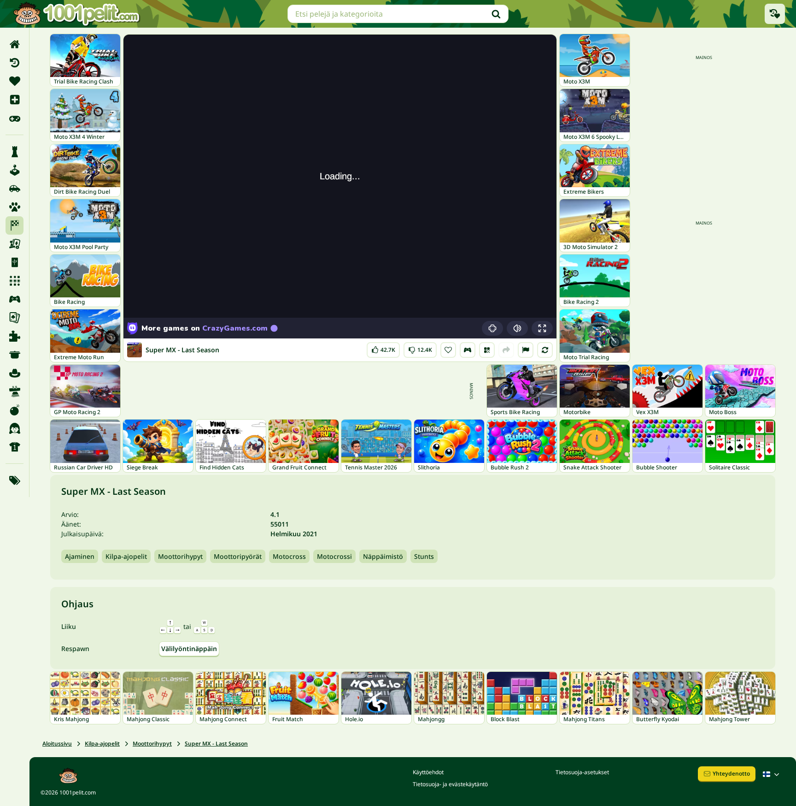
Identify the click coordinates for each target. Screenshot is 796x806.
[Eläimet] (14, 207)
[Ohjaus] (467, 350)
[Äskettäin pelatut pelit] (775, 14)
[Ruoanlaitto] (14, 354)
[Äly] (14, 151)
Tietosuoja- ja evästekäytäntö (450, 784)
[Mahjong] (14, 262)
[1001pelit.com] (77, 14)
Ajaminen (79, 556)
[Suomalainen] (772, 774)
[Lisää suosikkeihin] (448, 350)
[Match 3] (14, 281)
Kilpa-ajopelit (126, 556)
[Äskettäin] (14, 62)
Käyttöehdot (428, 772)
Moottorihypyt (180, 556)
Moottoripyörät (238, 556)
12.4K (420, 348)
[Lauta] (14, 244)
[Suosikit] (14, 81)
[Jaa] (506, 350)
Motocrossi (334, 556)
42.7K (383, 348)
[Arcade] (14, 170)
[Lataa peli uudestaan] (545, 350)
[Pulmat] (14, 336)
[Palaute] (525, 350)
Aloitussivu (57, 743)
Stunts (424, 556)
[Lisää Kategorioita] (14, 480)
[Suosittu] (14, 118)
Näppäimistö (383, 556)
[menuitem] (14, 44)
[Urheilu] (14, 447)
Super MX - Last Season (216, 743)
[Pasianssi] (14, 317)
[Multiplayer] (14, 299)
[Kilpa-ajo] (14, 225)
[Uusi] (14, 99)
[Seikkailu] (14, 373)
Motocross (289, 556)
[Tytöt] (14, 428)
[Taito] (14, 391)
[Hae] (496, 14)
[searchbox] (398, 14)
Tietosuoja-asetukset (582, 772)
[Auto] (14, 188)
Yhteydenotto (731, 773)
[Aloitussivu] (14, 44)
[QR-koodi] (487, 350)
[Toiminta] (14, 410)
